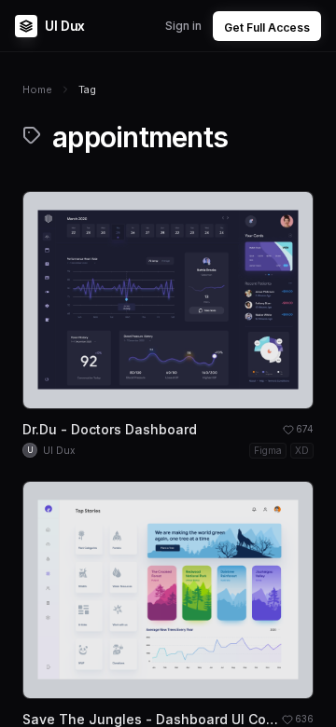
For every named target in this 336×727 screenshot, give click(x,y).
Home (37, 89)
